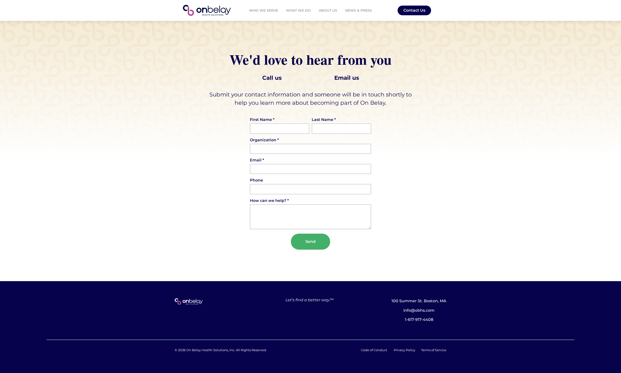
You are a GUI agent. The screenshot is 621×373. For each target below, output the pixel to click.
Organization (263, 140)
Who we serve (263, 10)
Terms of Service (433, 350)
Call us (298, 77)
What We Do (298, 10)
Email (256, 160)
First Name (261, 120)
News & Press (358, 10)
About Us (328, 10)
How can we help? (268, 201)
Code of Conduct (374, 350)
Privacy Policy (404, 350)
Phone (256, 180)
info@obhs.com (418, 310)
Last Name (323, 120)
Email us (346, 77)
